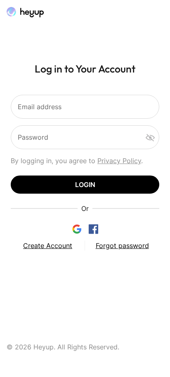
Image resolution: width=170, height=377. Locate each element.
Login (85, 184)
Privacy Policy (119, 161)
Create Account (47, 245)
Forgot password (122, 245)
